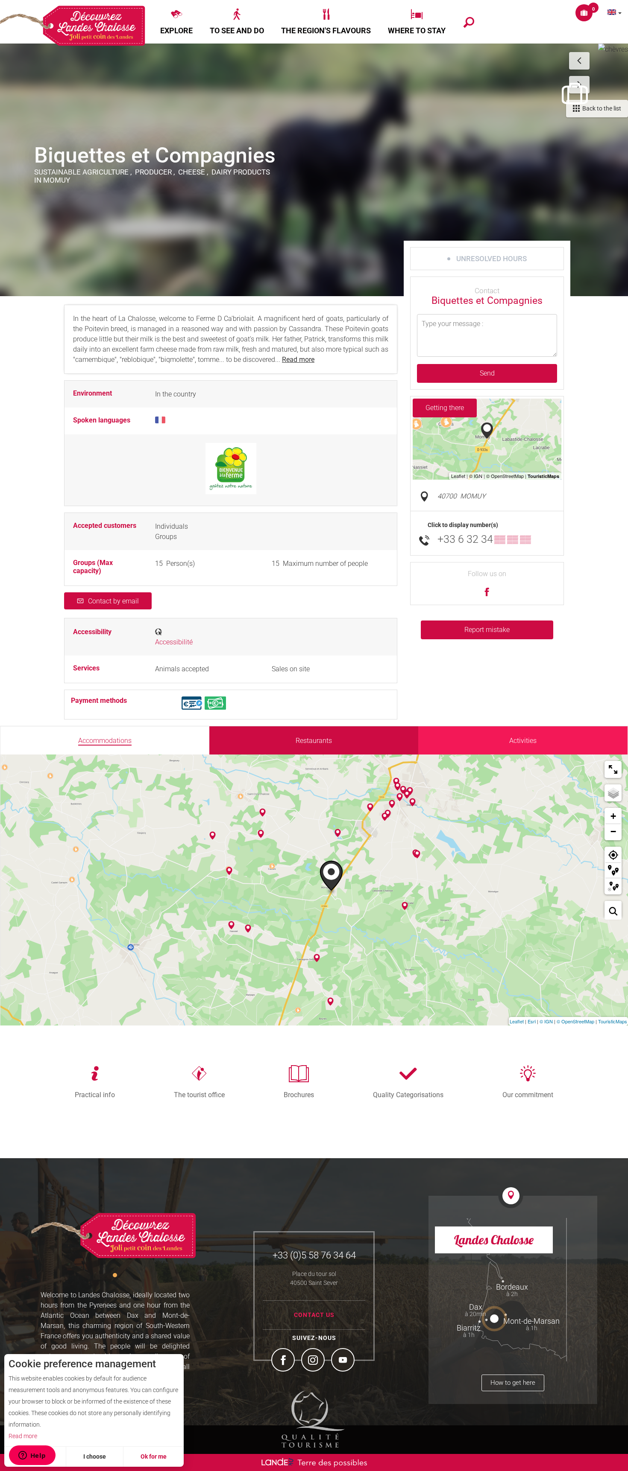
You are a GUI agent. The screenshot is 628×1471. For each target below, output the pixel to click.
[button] (176, 22)
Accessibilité (174, 642)
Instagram (314, 1361)
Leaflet (517, 1021)
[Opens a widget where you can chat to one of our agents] (32, 1456)
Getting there (445, 408)
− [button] (613, 831)
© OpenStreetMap (575, 1021)
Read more (23, 1436)
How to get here (512, 1383)
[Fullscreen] (613, 769)
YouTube (344, 1361)
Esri (532, 1021)
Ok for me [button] (154, 1456)
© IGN (546, 1021)
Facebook (284, 1361)
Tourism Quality (313, 1419)
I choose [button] (94, 1456)
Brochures (299, 1094)
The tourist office (199, 1094)
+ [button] (613, 816)
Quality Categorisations (408, 1094)
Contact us (314, 1314)
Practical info (95, 1094)
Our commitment (527, 1094)
